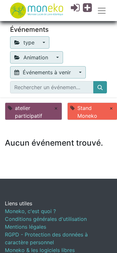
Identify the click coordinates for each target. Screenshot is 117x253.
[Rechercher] (100, 87)
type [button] (29, 42)
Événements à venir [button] (46, 72)
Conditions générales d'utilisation (46, 219)
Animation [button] (36, 57)
